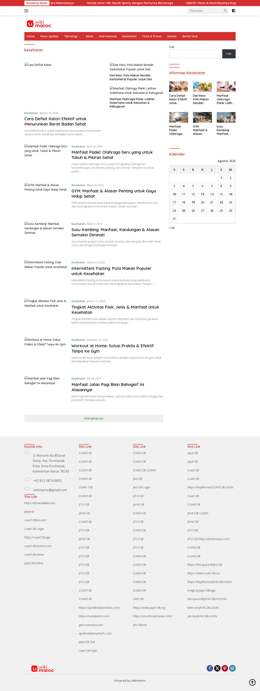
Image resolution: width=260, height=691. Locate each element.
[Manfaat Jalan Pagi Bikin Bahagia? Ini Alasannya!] (45, 392)
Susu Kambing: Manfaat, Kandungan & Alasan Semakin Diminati (226, 130)
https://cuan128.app (37, 537)
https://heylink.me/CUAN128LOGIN (210, 487)
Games (172, 36)
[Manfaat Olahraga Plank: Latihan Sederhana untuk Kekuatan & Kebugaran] (136, 90)
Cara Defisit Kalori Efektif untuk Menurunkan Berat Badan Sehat (55, 121)
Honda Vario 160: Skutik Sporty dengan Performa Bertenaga (117, 3)
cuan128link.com (35, 520)
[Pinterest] (225, 668)
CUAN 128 (85, 487)
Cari (171, 47)
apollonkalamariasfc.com (95, 633)
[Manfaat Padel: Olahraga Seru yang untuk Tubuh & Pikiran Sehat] (45, 160)
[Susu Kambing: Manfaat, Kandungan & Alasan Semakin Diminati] (45, 238)
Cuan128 (193, 470)
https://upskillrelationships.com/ (99, 608)
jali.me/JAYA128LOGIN (202, 616)
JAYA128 (84, 513)
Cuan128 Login (34, 529)
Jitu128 (137, 479)
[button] (225, 10)
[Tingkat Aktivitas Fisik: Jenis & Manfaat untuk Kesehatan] (45, 315)
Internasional (108, 36)
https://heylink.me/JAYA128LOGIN (209, 582)
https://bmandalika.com (39, 503)
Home (31, 36)
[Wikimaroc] (38, 23)
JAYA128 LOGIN (197, 513)
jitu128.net (140, 625)
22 (221, 202)
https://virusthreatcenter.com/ (152, 616)
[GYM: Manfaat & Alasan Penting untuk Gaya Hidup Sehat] (45, 199)
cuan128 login (88, 650)
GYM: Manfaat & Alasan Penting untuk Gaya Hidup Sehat (202, 130)
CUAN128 (85, 453)
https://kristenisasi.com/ (214, 539)
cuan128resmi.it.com (38, 546)
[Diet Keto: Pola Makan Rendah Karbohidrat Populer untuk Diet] (136, 67)
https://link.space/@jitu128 (204, 565)
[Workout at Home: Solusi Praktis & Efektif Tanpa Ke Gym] (45, 353)
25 (183, 210)
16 (230, 194)
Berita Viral (189, 36)
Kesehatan (129, 36)
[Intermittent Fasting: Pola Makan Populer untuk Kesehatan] (45, 276)
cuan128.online (34, 554)
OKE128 (138, 599)
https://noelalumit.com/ (94, 616)
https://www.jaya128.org (149, 608)
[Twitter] (217, 668)
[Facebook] (210, 668)
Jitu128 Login (141, 487)
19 (193, 202)
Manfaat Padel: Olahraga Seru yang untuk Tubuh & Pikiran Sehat (112, 155)
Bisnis (89, 36)
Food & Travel (151, 36)
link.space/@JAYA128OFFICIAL (207, 599)
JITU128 (84, 504)
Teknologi (70, 36)
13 (202, 194)
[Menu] (27, 10)
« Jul (171, 227)
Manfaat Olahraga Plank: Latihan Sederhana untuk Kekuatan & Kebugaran (132, 102)
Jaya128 (192, 453)
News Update (49, 36)
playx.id (29, 511)
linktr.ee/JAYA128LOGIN (203, 608)
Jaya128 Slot (87, 642)
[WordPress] (232, 668)
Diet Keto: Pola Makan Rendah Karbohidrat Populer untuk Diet (131, 77)
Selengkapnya (93, 418)
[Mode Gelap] (234, 10)
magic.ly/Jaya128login (201, 590)
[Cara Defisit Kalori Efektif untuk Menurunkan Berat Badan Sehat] (64, 85)
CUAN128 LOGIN (144, 470)
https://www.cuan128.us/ (203, 573)
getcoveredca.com (91, 625)
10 (174, 194)
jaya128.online (33, 563)
